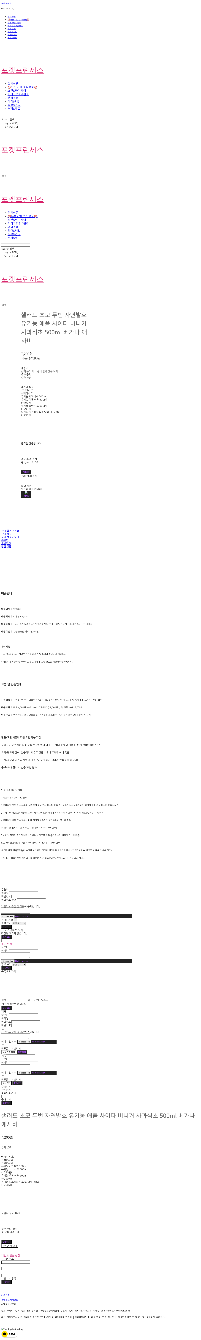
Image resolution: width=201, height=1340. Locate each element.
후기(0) (5, 540)
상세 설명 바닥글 (10, 537)
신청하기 (6, 1282)
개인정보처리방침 (9, 1299)
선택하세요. (27, 390)
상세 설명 (6, 534)
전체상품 (12, 16)
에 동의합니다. (20, 906)
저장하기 (6, 926)
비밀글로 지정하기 (11, 1048)
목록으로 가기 (9, 1052)
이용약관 (5, 1295)
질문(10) (6, 543)
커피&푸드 (12, 37)
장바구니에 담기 (10, 1245)
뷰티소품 (12, 28)
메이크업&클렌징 (15, 25)
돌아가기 (6, 1083)
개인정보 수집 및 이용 (12, 906)
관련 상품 (6, 546)
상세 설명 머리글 (10, 531)
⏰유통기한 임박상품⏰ (18, 19)
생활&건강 (12, 34)
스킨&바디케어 (14, 22)
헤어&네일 (12, 31)
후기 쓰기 (7, 936)
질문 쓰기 (7, 1007)
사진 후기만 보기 (14, 930)
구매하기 (6, 1103)
